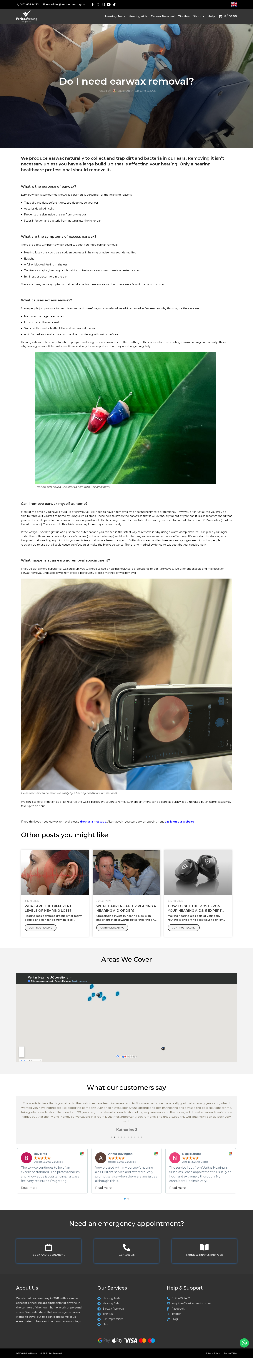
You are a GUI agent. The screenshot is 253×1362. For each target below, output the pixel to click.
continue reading (40, 927)
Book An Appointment (48, 1254)
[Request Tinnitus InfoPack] (204, 1247)
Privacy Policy (213, 1353)
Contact (126, 1254)
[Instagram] (103, 4)
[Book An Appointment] (48, 1247)
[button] (111, 1137)
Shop (197, 16)
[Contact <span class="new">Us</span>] (126, 1247)
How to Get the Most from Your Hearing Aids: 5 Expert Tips (195, 910)
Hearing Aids (138, 16)
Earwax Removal (163, 16)
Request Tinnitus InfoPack (204, 1254)
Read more (29, 1188)
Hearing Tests (115, 16)
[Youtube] (108, 4)
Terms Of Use (230, 1353)
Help (211, 16)
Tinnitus (184, 16)
